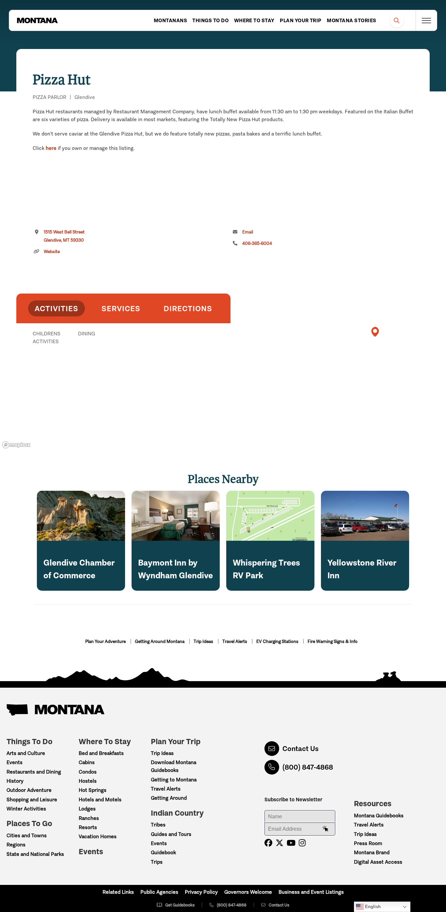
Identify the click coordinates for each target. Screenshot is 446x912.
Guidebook (163, 852)
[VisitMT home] (37, 21)
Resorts (88, 827)
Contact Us (300, 748)
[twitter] (279, 843)
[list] (123, 367)
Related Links (118, 892)
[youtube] (291, 843)
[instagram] (302, 843)
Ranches (89, 818)
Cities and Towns (27, 835)
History (15, 781)
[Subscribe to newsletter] (325, 829)
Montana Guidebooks (379, 815)
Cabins (87, 762)
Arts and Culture (26, 753)
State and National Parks (35, 854)
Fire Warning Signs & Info (333, 641)
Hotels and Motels (100, 799)
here (51, 148)
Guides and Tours (171, 834)
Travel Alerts (235, 641)
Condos (88, 772)
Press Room (368, 843)
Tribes (158, 825)
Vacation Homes (98, 836)
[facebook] (268, 843)
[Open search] (397, 20)
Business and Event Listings (311, 892)
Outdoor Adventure (29, 790)
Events (15, 762)
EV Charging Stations (277, 641)
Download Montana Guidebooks (173, 766)
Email (247, 232)
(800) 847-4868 (307, 767)
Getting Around (169, 798)
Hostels (88, 781)
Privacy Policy (201, 892)
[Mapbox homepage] (16, 445)
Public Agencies (159, 892)
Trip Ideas (204, 641)
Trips (157, 862)
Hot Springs (92, 790)
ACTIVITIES (56, 308)
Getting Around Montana (160, 641)
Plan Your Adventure (106, 641)
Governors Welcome (248, 892)
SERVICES (121, 308)
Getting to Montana (174, 779)
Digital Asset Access (378, 862)
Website (52, 251)
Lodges (87, 809)
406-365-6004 (257, 243)
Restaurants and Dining (34, 772)
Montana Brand (372, 852)
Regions (16, 844)
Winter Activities (26, 809)
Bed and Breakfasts (101, 753)
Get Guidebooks (180, 905)
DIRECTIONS (188, 308)
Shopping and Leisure (32, 799)
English (372, 906)
